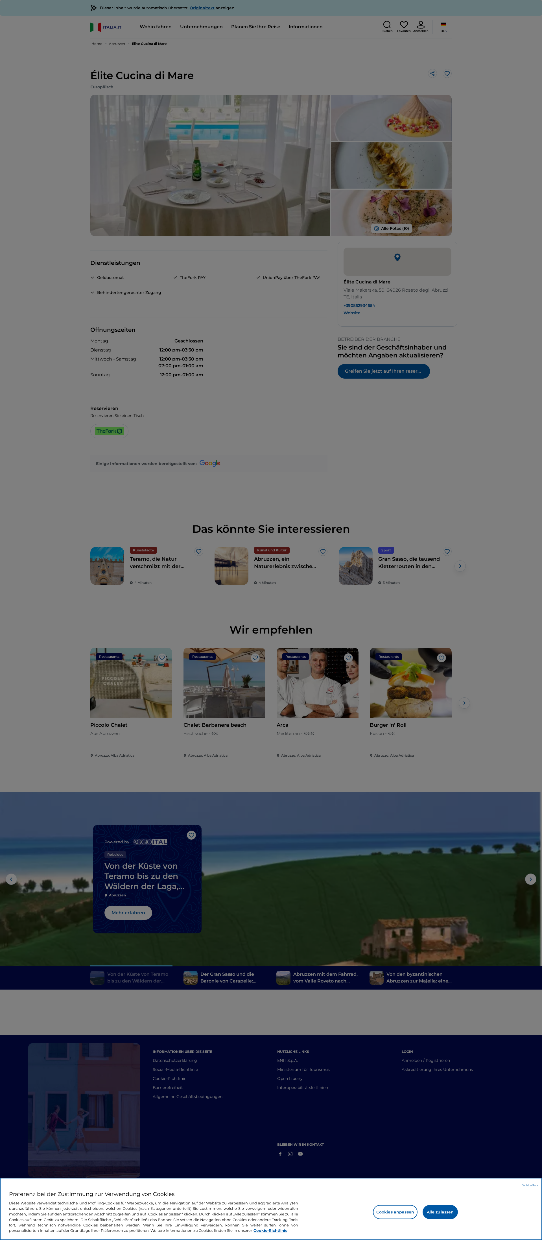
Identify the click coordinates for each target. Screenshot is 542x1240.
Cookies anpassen (395, 1212)
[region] (271, 1209)
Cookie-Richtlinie (270, 1230)
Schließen (530, 1185)
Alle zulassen (440, 1212)
